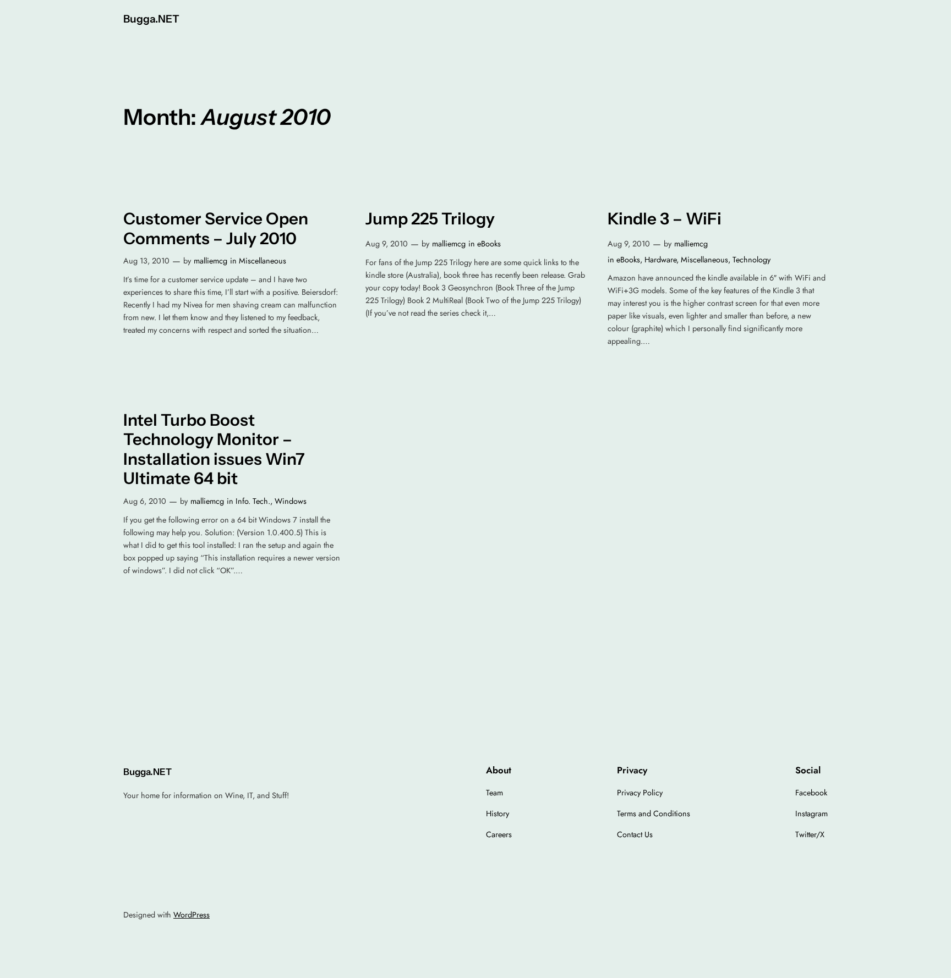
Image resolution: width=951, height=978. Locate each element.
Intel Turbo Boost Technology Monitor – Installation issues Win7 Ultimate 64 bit (214, 449)
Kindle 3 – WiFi (665, 218)
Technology (751, 259)
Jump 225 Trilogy (430, 218)
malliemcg (210, 260)
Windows (291, 501)
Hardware (660, 259)
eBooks (489, 243)
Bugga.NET (151, 18)
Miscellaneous (262, 260)
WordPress (191, 914)
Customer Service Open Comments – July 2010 (215, 228)
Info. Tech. (253, 501)
